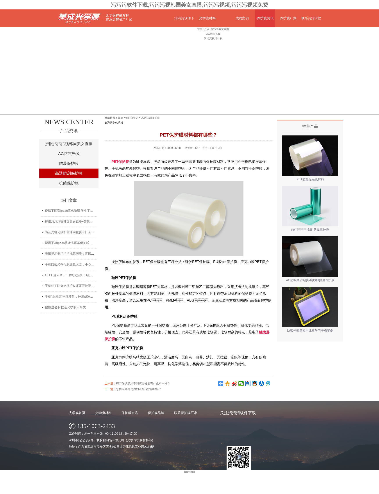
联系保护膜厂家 (185, 413)
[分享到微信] (241, 383)
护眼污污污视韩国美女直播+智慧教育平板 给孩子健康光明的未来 (89, 221)
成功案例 (242, 18)
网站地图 (246, 489)
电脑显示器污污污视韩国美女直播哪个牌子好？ (77, 253)
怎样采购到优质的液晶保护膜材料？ (139, 389)
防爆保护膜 (69, 163)
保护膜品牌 (156, 413)
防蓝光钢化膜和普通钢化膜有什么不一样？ (74, 232)
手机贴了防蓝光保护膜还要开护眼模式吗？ (74, 286)
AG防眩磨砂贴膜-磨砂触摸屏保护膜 (310, 280)
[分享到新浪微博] (234, 383)
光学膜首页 (77, 413)
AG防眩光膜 (69, 153)
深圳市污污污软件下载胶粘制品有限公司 (175, 489)
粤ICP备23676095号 (227, 489)
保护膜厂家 (288, 18)
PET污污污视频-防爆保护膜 (310, 229)
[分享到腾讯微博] (268, 383)
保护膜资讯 (265, 18)
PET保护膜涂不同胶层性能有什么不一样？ (143, 383)
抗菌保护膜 (69, 183)
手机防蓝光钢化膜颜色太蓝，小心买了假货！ (75, 264)
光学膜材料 (207, 18)
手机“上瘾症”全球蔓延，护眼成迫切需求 (72, 296)
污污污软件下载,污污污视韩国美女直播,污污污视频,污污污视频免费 (189, 5)
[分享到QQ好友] (254, 383)
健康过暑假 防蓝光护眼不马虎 (65, 307)
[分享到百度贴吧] (248, 383)
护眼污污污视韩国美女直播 (69, 144)
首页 (120, 117)
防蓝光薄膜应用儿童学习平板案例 (310, 330)
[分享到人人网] (261, 383)
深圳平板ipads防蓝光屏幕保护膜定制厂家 (73, 243)
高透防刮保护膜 (69, 173)
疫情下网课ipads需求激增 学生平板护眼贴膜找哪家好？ (83, 210)
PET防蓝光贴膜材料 (310, 179)
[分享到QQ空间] (227, 383)
